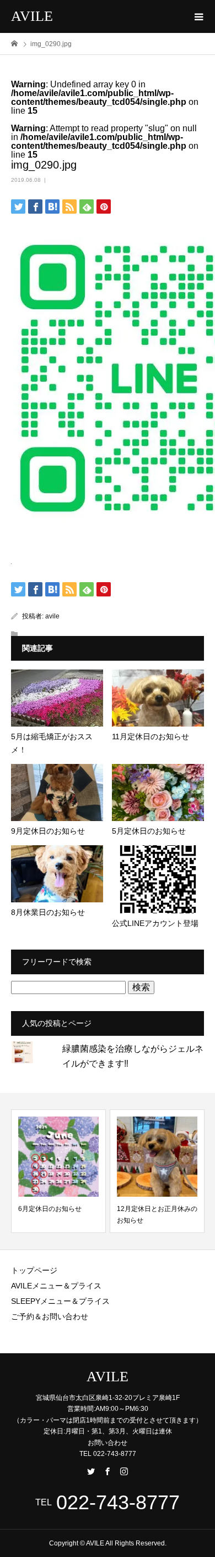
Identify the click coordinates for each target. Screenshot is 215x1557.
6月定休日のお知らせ (50, 1209)
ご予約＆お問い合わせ (49, 1316)
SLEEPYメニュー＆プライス (60, 1301)
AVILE (32, 16)
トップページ (34, 1270)
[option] (58, 1171)
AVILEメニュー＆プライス (56, 1285)
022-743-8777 (118, 1503)
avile (52, 616)
